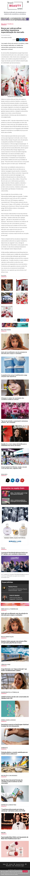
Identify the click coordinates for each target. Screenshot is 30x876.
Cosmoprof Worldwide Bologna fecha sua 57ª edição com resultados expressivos (14, 553)
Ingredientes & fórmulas (10, 692)
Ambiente (4, 747)
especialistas (7, 582)
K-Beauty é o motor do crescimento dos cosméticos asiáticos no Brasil (12, 398)
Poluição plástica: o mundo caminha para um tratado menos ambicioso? (14, 753)
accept (25, 871)
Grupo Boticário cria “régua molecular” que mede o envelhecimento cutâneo (14, 669)
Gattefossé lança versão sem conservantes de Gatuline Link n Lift (15, 697)
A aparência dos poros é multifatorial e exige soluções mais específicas (14, 375)
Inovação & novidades (9, 775)
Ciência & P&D (5, 664)
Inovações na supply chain (13, 488)
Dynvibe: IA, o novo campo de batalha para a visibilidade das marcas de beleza (14, 444)
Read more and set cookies (11, 874)
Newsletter (9, 865)
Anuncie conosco (20, 864)
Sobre (4, 864)
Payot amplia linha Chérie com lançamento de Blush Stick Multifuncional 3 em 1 (14, 837)
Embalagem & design (8, 720)
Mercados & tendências (7, 23)
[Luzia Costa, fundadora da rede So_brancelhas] (22, 285)
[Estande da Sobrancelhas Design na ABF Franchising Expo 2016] (7, 298)
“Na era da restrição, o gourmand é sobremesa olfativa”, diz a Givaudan (14, 421)
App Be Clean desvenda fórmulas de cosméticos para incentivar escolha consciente (12, 781)
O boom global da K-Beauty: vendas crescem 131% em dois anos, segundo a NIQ (14, 467)
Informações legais (19, 865)
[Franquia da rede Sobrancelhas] (22, 298)
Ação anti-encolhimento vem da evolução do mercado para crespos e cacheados (14, 352)
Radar (3, 832)
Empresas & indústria (8, 804)
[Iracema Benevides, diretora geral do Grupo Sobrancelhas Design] (7, 285)
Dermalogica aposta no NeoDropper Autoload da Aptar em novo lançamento (15, 725)
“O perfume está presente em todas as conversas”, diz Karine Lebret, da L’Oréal (13, 810)
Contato (11, 864)
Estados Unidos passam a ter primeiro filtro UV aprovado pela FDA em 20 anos (14, 641)
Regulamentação (7, 636)
